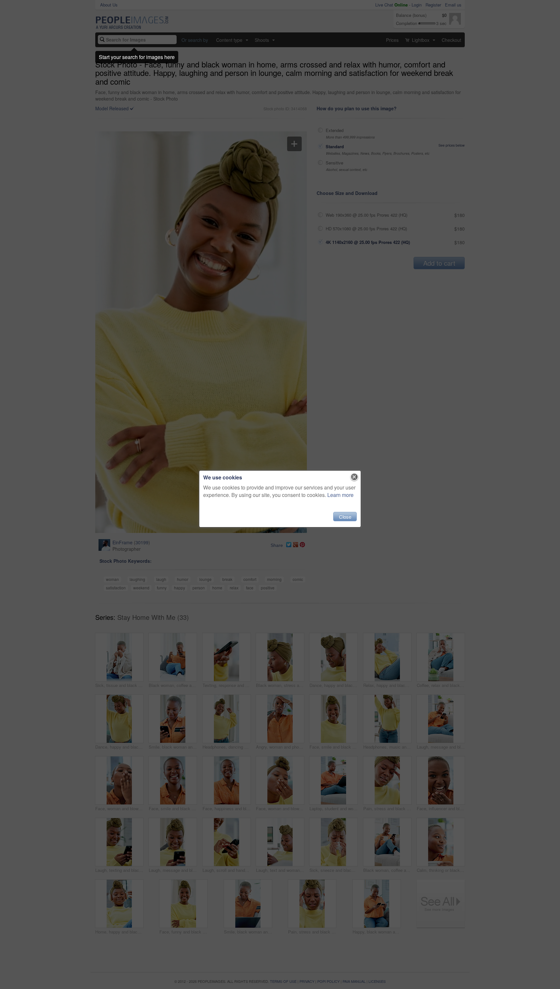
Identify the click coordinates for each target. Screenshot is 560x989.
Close (345, 516)
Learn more (340, 495)
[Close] (354, 477)
